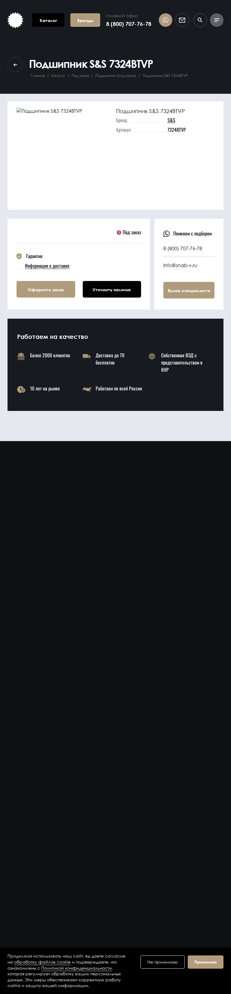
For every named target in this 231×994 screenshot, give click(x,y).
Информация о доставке (47, 265)
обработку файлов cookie (42, 962)
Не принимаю (162, 962)
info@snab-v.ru (180, 265)
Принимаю (205, 961)
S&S (171, 120)
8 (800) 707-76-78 (128, 24)
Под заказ (80, 75)
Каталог (58, 75)
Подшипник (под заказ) (115, 75)
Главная (38, 75)
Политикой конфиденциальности (76, 968)
